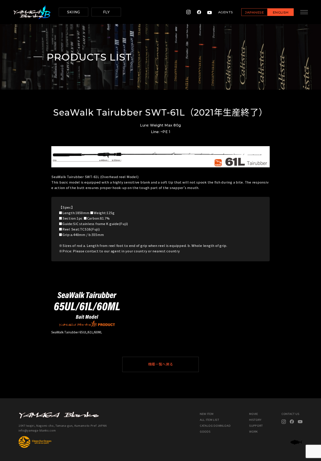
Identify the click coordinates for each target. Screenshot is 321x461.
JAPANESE (254, 12)
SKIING (73, 12)
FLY (106, 12)
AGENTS (225, 12)
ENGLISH (281, 12)
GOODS (205, 431)
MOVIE (253, 414)
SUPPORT (256, 425)
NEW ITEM (206, 414)
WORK (253, 431)
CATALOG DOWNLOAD (215, 425)
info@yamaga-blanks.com (37, 430)
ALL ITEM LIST (209, 420)
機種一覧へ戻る (160, 364)
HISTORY (255, 420)
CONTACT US (290, 414)
